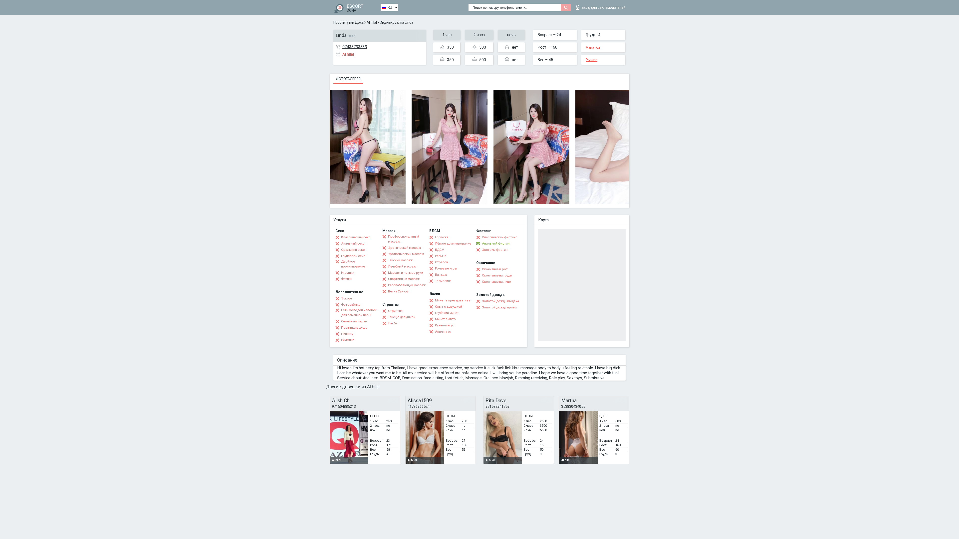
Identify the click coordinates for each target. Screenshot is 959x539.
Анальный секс (352, 243)
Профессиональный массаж (403, 239)
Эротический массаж (404, 248)
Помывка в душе (354, 327)
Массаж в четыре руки (405, 272)
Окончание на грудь (497, 275)
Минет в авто (445, 319)
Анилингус (443, 331)
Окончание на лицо (496, 281)
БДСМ (439, 250)
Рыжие (591, 60)
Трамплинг (443, 281)
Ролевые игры (446, 268)
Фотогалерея (348, 79)
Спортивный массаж (404, 279)
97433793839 (354, 46)
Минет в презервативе (452, 300)
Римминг (347, 340)
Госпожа (441, 237)
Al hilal (372, 22)
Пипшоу (347, 334)
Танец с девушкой (401, 317)
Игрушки (347, 272)
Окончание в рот (495, 269)
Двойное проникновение (353, 264)
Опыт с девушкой (448, 306)
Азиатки (593, 47)
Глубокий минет (447, 313)
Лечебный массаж (402, 266)
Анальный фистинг (496, 243)
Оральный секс (353, 250)
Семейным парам (354, 321)
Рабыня (440, 256)
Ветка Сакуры (398, 291)
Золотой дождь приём (499, 307)
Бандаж (441, 274)
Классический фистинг (499, 237)
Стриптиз (395, 311)
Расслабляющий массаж (407, 285)
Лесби (392, 323)
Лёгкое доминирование (453, 243)
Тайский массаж (400, 260)
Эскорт (346, 298)
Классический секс (355, 237)
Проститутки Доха (348, 22)
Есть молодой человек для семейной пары (359, 312)
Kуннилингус (444, 325)
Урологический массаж (406, 254)
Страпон (441, 262)
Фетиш (346, 279)
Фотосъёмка (350, 304)
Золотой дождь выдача (500, 301)
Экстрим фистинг (495, 250)
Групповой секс (353, 256)
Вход (604, 7)
